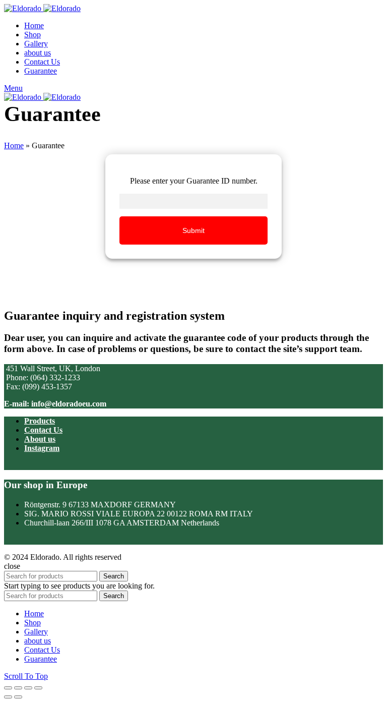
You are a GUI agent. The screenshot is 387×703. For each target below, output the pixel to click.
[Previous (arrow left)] (8, 696)
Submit (193, 230)
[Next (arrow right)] (18, 696)
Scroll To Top (26, 676)
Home (14, 145)
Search (113, 576)
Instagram (41, 448)
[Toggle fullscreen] (28, 687)
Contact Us (43, 430)
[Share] (18, 687)
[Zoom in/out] (38, 687)
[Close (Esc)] (8, 687)
